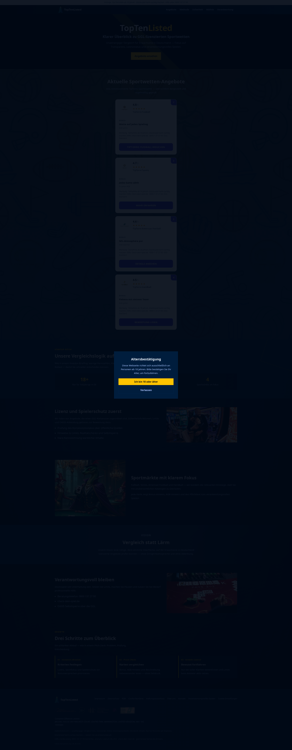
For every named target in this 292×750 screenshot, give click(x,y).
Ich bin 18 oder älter (146, 381)
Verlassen (146, 390)
